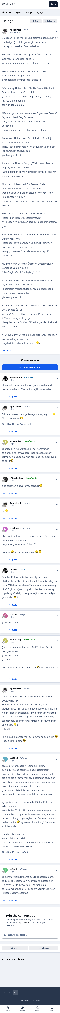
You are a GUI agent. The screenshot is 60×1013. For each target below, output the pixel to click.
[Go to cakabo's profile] (5, 615)
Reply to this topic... (17, 934)
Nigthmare (15, 528)
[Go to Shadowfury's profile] (5, 378)
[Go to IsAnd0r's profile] (5, 870)
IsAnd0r (14, 869)
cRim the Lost (17, 478)
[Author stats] (56, 31)
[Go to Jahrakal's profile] (5, 570)
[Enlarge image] (37, 343)
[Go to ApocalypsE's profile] (5, 31)
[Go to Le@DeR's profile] (5, 759)
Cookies (36, 1000)
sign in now (23, 922)
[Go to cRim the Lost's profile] (5, 479)
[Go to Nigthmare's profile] (5, 529)
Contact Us (24, 1000)
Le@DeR (14, 758)
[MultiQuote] (4, 397)
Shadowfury (16, 377)
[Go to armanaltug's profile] (5, 442)
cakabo (13, 614)
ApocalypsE (15, 30)
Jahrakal (14, 569)
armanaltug (16, 441)
